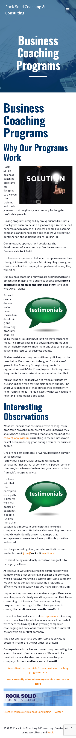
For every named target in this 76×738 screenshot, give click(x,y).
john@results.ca (38, 553)
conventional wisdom (17, 438)
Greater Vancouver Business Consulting (27, 712)
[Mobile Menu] (68, 10)
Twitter (58, 712)
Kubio (50, 732)
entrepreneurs (49, 616)
